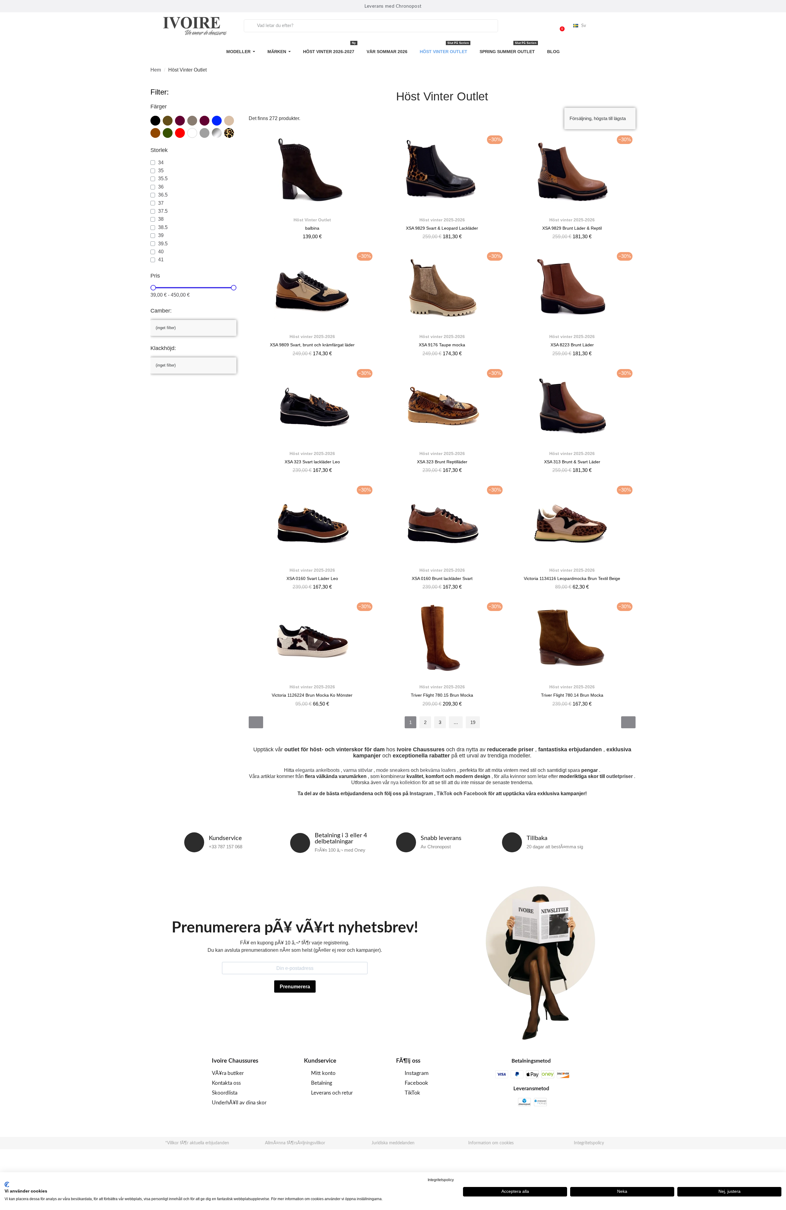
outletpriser (619, 776)
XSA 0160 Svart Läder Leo (312, 578)
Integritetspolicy (441, 1180)
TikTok (444, 793)
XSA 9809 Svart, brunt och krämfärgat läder (312, 344)
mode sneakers (393, 770)
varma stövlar (357, 770)
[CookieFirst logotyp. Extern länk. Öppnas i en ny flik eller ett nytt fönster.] (7, 1184)
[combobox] (371, 26)
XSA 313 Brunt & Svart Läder (572, 461)
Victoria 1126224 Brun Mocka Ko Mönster (312, 695)
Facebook (475, 793)
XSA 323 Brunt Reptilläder (442, 461)
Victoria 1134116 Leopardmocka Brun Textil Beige (572, 578)
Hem (155, 69)
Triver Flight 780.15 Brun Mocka (442, 695)
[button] (559, 26)
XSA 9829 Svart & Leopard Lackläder (442, 228)
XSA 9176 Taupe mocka (442, 344)
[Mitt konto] (544, 26)
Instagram (421, 793)
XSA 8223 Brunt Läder (572, 344)
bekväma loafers (438, 770)
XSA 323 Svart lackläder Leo (312, 461)
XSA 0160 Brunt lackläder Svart (442, 578)
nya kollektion (406, 782)
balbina (312, 228)
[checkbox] (155, 121)
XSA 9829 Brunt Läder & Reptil (572, 228)
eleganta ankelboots (317, 770)
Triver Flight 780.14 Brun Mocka (572, 695)
